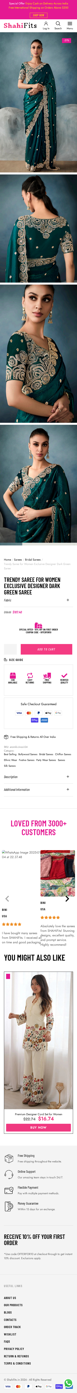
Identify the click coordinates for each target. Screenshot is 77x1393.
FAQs (7, 1341)
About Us (10, 1298)
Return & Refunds (16, 1356)
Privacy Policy (14, 1349)
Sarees (18, 560)
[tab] (38, 602)
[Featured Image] (38, 1040)
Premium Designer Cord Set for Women (38, 1114)
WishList (10, 1334)
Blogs (8, 1312)
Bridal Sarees (33, 560)
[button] (38, 15)
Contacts (10, 1320)
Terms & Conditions (17, 1363)
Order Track (12, 1327)
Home (7, 560)
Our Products (13, 1305)
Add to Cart (46, 649)
